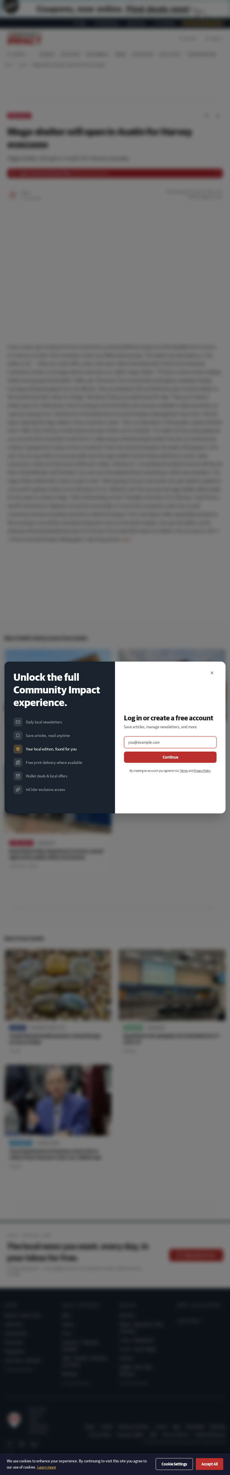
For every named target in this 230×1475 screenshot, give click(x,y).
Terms (184, 770)
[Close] (212, 672)
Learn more (46, 1467)
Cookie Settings (174, 1464)
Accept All (209, 1464)
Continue (170, 757)
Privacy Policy (202, 770)
